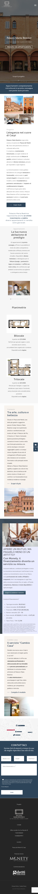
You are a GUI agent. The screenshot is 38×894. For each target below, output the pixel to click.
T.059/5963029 (19, 833)
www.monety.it (27, 628)
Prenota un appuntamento (19, 47)
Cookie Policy (23, 886)
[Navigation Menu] (35, 5)
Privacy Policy (15, 886)
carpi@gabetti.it (19, 835)
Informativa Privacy (6, 784)
